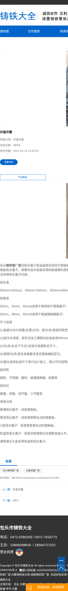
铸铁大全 (5, 579)
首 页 (23, 41)
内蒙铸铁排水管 (20, 574)
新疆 (2, 588)
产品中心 (34, 41)
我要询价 (8, 162)
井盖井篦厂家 (33, 470)
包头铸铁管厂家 (11, 470)
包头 (16, 584)
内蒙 (14, 588)
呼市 (8, 588)
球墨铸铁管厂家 (40, 574)
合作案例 (34, 31)
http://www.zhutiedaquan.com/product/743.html (35, 478)
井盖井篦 (48, 41)
